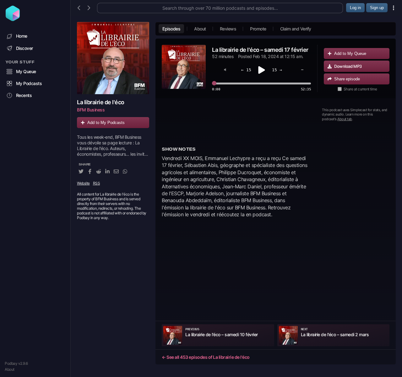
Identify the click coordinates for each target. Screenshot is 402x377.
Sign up (377, 7)
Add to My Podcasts (106, 122)
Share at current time (360, 89)
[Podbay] (13, 19)
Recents (24, 95)
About (9, 369)
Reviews (228, 28)
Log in (355, 7)
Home (21, 36)
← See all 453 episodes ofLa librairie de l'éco (206, 357)
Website (83, 183)
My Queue (26, 71)
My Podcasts (29, 83)
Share (347, 79)
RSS (96, 183)
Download (348, 66)
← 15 (246, 69)
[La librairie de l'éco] (113, 58)
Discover (24, 48)
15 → (277, 69)
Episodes (171, 28)
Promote (258, 28)
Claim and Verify (295, 28)
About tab (344, 119)
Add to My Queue (350, 53)
